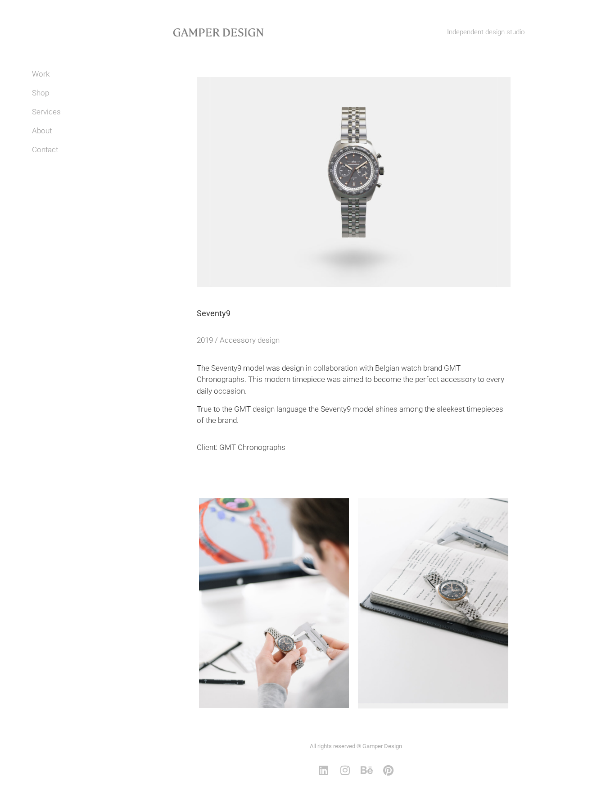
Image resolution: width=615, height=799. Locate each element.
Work (41, 73)
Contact (45, 149)
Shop (40, 92)
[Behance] (367, 770)
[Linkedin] (324, 770)
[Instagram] (345, 770)
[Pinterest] (388, 770)
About (42, 130)
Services (46, 111)
